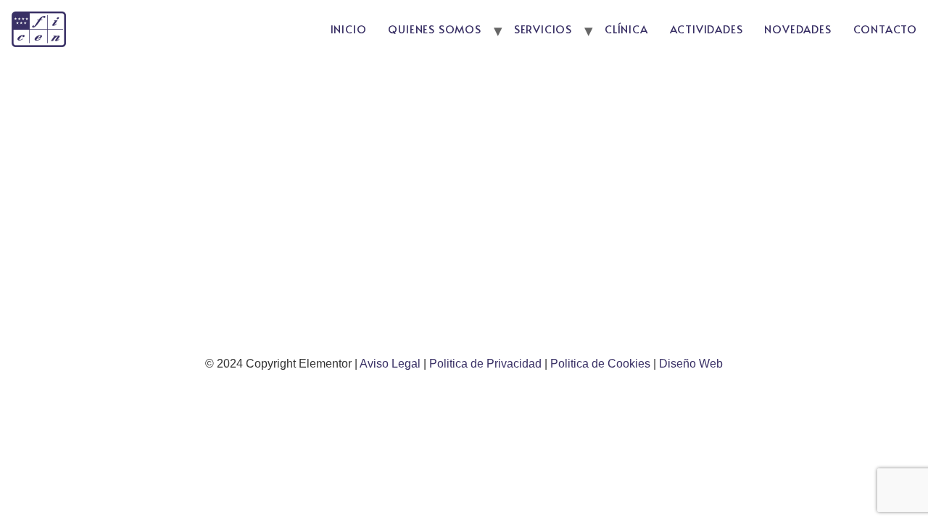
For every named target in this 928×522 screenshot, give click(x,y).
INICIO (349, 28)
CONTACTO (885, 28)
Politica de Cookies (600, 363)
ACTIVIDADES (706, 28)
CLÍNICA (626, 28)
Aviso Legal (391, 363)
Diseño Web (691, 363)
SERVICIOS (543, 28)
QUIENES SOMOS (434, 28)
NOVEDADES (797, 28)
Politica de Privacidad (486, 363)
